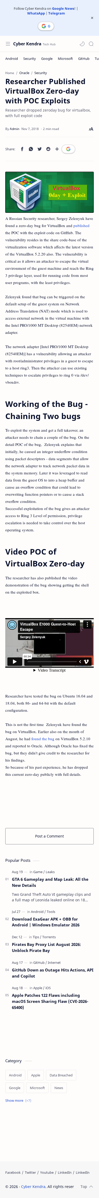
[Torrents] (49, 937)
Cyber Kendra (27, 44)
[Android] (11, 58)
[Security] (29, 58)
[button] (82, 44)
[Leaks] (50, 871)
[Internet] (54, 962)
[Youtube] (47, 1172)
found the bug (42, 738)
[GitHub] (83, 58)
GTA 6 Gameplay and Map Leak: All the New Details (50, 882)
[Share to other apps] (57, 149)
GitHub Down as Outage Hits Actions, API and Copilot (52, 973)
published (81, 225)
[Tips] (37, 937)
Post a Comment (49, 836)
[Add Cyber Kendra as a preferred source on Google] (46, 26)
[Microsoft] (65, 58)
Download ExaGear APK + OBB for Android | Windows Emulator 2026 (45, 922)
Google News (63, 8)
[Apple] (39, 987)
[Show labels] (19, 1100)
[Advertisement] (49, 801)
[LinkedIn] (65, 1172)
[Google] (47, 58)
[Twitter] (30, 1172)
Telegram (56, 13)
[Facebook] (13, 1172)
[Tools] (51, 911)
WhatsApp (36, 13)
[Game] (39, 871)
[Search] (91, 44)
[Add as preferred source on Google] (68, 149)
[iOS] (48, 987)
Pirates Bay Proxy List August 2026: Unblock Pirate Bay (46, 947)
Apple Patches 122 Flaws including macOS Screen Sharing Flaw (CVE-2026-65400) (50, 1001)
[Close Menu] (92, 18)
